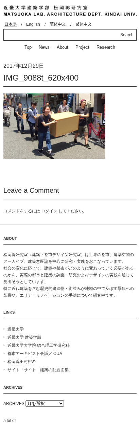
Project (82, 47)
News (44, 47)
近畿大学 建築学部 (24, 337)
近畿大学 (15, 329)
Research (106, 47)
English (33, 24)
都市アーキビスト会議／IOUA (34, 353)
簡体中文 (58, 24)
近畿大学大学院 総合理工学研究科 (38, 345)
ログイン (49, 211)
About (62, 47)
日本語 (10, 24)
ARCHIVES (13, 403)
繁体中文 (83, 24)
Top (28, 47)
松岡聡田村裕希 (21, 361)
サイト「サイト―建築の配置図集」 (40, 369)
